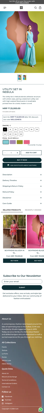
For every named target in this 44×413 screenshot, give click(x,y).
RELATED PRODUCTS (12, 210)
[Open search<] (35, 8)
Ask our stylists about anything (23, 165)
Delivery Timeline (10, 180)
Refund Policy (8, 192)
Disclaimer (7, 198)
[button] (17, 153)
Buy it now (22, 160)
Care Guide (7, 203)
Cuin (17, 409)
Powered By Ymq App (35, 145)
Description (7, 175)
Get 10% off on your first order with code (22, 2)
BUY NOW (14, 261)
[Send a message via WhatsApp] (40, 409)
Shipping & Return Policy (13, 186)
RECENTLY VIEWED (33, 210)
